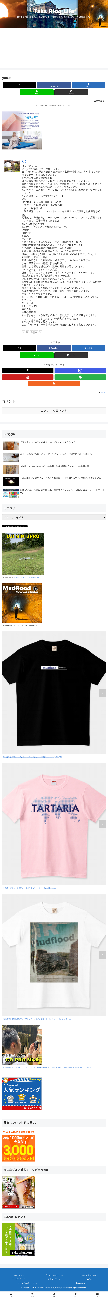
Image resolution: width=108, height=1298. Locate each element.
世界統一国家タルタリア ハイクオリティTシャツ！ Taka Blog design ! (30, 888)
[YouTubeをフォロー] (32, 332)
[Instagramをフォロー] (27, 332)
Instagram (80, 1283)
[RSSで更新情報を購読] (40, 332)
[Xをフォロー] (23, 332)
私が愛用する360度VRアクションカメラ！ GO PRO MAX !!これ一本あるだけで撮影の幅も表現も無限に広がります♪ (47, 1067)
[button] (71, 92)
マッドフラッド (18, 1279)
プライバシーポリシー (54, 1275)
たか (24, 161)
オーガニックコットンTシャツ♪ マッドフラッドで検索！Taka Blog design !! (32, 757)
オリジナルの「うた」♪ (27, 1283)
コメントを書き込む (54, 410)
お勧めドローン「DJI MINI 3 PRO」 (28, 578)
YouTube (89, 1279)
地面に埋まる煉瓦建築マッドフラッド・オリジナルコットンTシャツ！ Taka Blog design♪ (37, 1019)
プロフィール (18, 1275)
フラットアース (54, 1279)
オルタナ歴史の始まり (89, 1275)
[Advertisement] (54, 49)
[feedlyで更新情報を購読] (36, 332)
